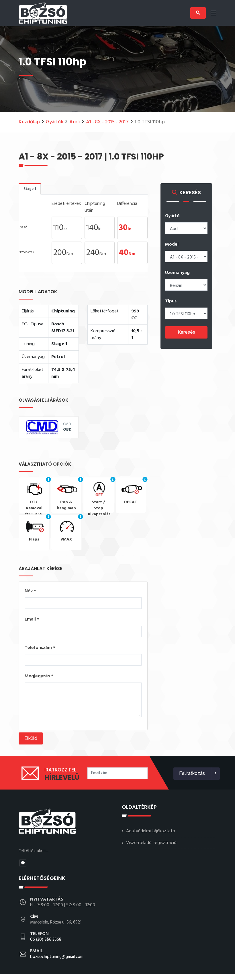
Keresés (186, 332)
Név (30, 591)
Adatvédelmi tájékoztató (150, 831)
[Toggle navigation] (213, 14)
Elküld (30, 738)
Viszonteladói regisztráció (151, 843)
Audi (74, 122)
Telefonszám (40, 647)
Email (32, 619)
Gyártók (54, 122)
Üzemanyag (177, 272)
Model (172, 244)
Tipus (171, 301)
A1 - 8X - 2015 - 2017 (107, 122)
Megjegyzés (39, 676)
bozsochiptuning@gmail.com (56, 954)
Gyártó (172, 216)
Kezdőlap (29, 122)
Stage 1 (29, 189)
